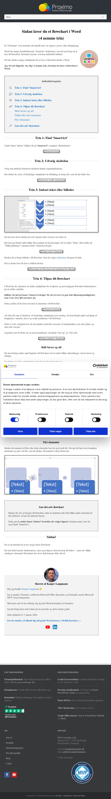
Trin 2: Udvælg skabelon (28, 94)
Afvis (20, 431)
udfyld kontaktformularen (74, 751)
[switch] (42, 419)
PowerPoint (63, 692)
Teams (72, 692)
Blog (8, 758)
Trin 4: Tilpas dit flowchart (30, 106)
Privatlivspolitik (13, 752)
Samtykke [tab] (19, 374)
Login (9, 763)
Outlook (100, 715)
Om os (9, 737)
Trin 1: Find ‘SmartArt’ (28, 88)
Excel (95, 689)
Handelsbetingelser (14, 747)
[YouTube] (14, 774)
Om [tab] (92, 374)
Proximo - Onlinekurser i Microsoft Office (70, 795)
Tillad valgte (55, 431)
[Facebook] (7, 774)
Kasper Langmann (30, 588)
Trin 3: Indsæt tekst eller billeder (33, 100)
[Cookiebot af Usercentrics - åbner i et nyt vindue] (95, 366)
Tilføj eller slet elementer (28, 115)
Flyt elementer (22, 119)
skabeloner (61, 257)
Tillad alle (90, 431)
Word (63, 718)
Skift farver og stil (24, 111)
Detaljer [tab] (56, 374)
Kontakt (9, 742)
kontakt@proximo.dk (74, 748)
